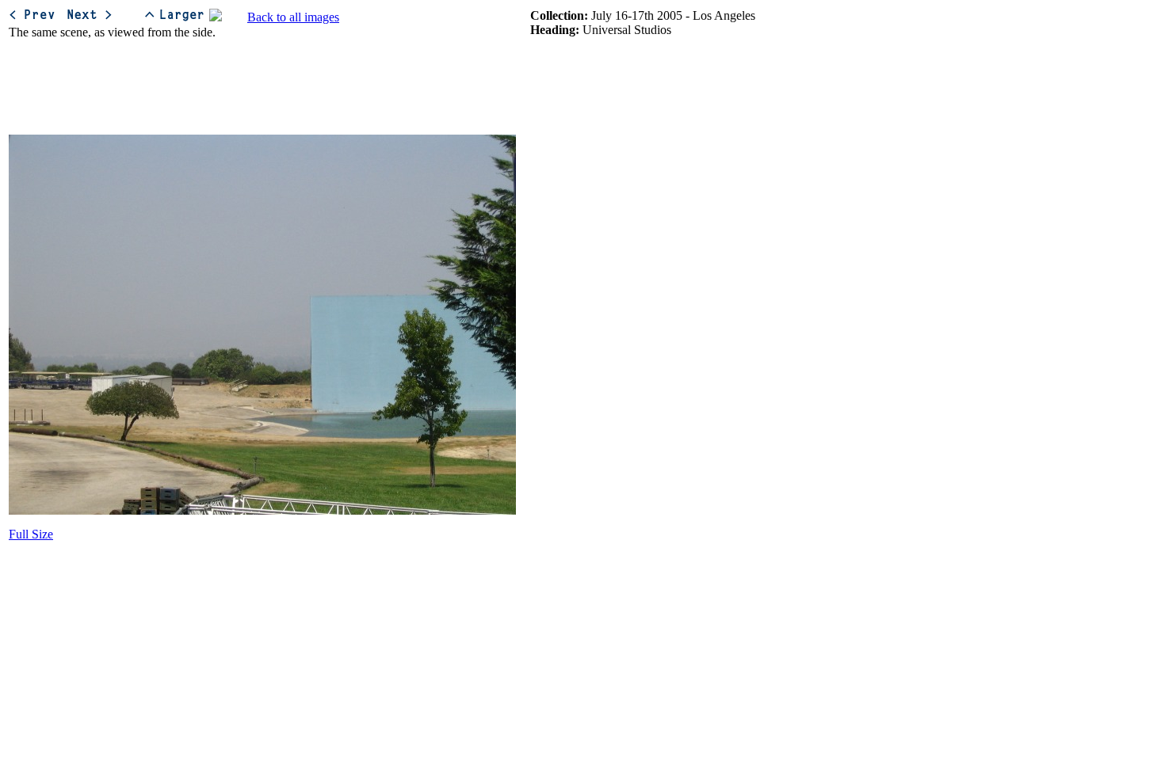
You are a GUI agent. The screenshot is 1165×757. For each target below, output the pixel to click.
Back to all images (293, 17)
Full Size (31, 534)
